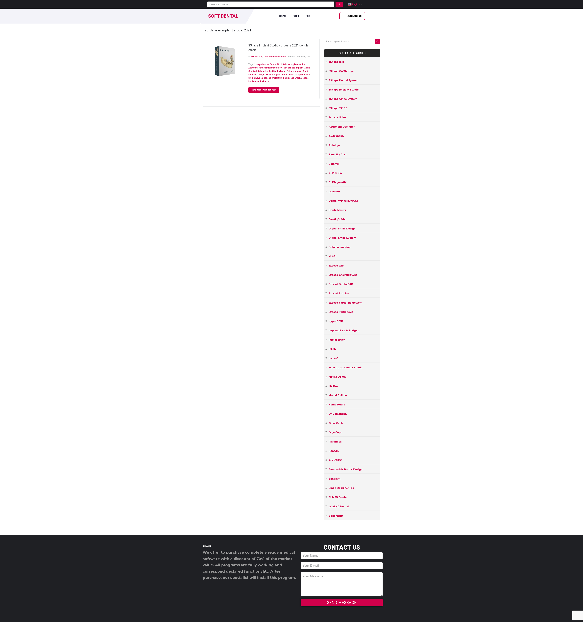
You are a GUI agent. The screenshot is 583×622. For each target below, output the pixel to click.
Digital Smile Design (342, 228)
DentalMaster (337, 210)
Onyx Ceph (336, 423)
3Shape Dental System (343, 80)
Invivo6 (333, 358)
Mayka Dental (337, 376)
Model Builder (338, 395)
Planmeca (335, 441)
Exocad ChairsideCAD (343, 274)
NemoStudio (337, 404)
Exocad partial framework (345, 302)
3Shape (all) (257, 56)
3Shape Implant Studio (274, 56)
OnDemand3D (338, 413)
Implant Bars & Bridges (344, 330)
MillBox (333, 386)
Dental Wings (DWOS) (343, 200)
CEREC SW (335, 173)
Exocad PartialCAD (341, 312)
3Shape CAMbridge (341, 71)
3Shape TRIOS (338, 108)
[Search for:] (348, 41)
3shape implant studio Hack (280, 74)
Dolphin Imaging (340, 247)
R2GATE (334, 450)
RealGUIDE (335, 460)
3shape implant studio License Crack (282, 78)
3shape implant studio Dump (272, 71)
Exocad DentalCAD (341, 284)
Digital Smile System (342, 237)
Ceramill (334, 163)
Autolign (334, 145)
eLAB (332, 256)
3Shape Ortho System (343, 98)
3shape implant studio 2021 (268, 64)
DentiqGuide (337, 219)
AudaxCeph (336, 136)
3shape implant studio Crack (273, 68)
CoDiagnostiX (337, 182)
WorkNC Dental (339, 506)
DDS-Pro (334, 191)
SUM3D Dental (338, 497)
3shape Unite (337, 117)
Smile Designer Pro (341, 488)
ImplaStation (337, 339)
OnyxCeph (335, 432)
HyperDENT (336, 321)
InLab (332, 349)
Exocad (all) (336, 265)
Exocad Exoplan (339, 293)
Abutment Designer (342, 126)
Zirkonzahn (336, 515)
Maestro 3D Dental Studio (345, 367)
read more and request (263, 90)
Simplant (334, 478)
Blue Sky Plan (337, 154)
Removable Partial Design (346, 469)
